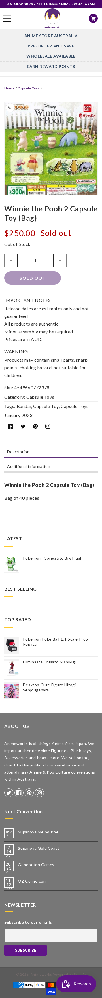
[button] (7, 18)
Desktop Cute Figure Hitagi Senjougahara (49, 687)
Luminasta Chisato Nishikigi (49, 661)
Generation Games (36, 864)
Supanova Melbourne (38, 831)
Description (18, 451)
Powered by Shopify (69, 974)
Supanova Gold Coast (38, 848)
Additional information (28, 466)
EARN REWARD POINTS (51, 66)
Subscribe (25, 950)
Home (9, 88)
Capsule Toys (29, 88)
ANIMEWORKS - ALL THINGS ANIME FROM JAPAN (51, 4)
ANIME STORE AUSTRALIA (51, 35)
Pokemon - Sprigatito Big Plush (53, 558)
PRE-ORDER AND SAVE (51, 45)
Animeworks (41, 974)
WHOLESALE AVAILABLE (50, 56)
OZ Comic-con (32, 881)
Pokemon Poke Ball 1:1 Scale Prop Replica (55, 642)
